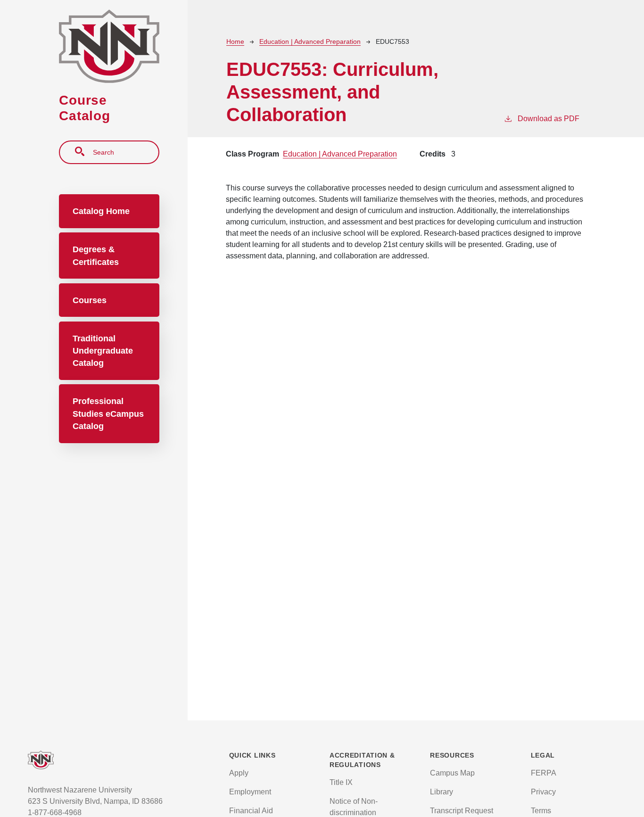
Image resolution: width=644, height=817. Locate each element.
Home (235, 41)
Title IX (341, 782)
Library (441, 792)
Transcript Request (461, 811)
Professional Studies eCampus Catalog (108, 413)
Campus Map (452, 773)
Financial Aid (251, 811)
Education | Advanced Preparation (310, 41)
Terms (541, 811)
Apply (238, 773)
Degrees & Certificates (96, 255)
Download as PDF (548, 119)
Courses (90, 300)
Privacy (543, 792)
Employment (250, 792)
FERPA (543, 773)
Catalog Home (101, 211)
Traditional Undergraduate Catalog (103, 351)
